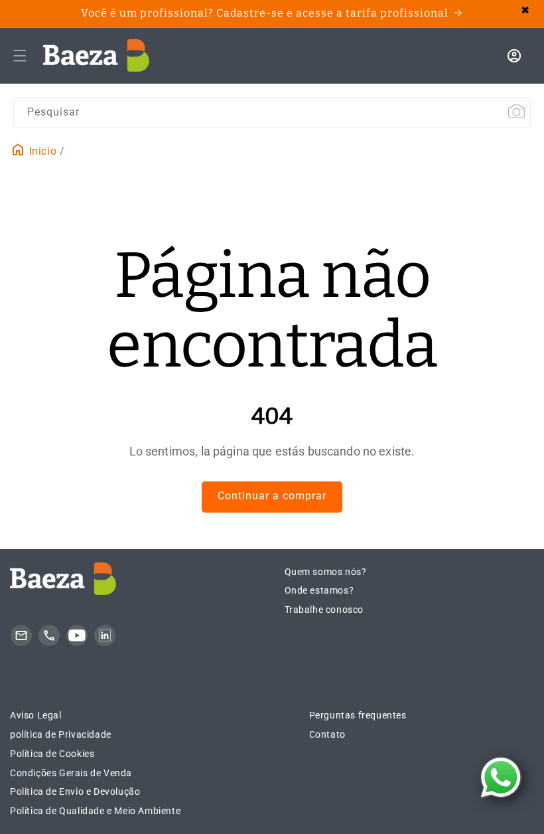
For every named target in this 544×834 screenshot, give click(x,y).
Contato (327, 734)
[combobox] (272, 112)
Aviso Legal (36, 715)
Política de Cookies (52, 753)
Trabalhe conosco (324, 609)
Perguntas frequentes (358, 715)
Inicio (41, 151)
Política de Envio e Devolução (75, 791)
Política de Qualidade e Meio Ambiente (95, 810)
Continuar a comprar (272, 495)
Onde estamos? (319, 590)
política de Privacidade (60, 734)
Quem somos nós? (326, 571)
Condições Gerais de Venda (71, 773)
